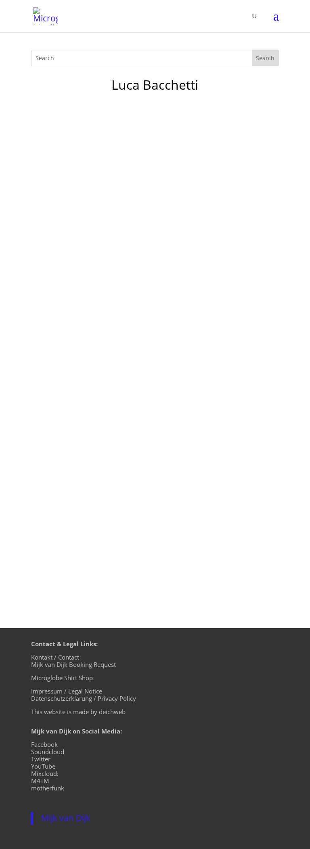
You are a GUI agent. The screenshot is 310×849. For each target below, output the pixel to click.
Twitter (40, 759)
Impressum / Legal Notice (66, 691)
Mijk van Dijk (65, 818)
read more (55, 441)
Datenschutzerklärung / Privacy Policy (83, 698)
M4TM (40, 781)
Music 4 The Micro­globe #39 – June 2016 (121, 500)
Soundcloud (47, 752)
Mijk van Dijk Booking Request (73, 664)
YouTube (43, 766)
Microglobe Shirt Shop (62, 678)
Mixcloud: (45, 773)
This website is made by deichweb (78, 712)
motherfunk (47, 788)
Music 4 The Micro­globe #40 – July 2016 (119, 376)
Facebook (44, 744)
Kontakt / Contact (55, 657)
